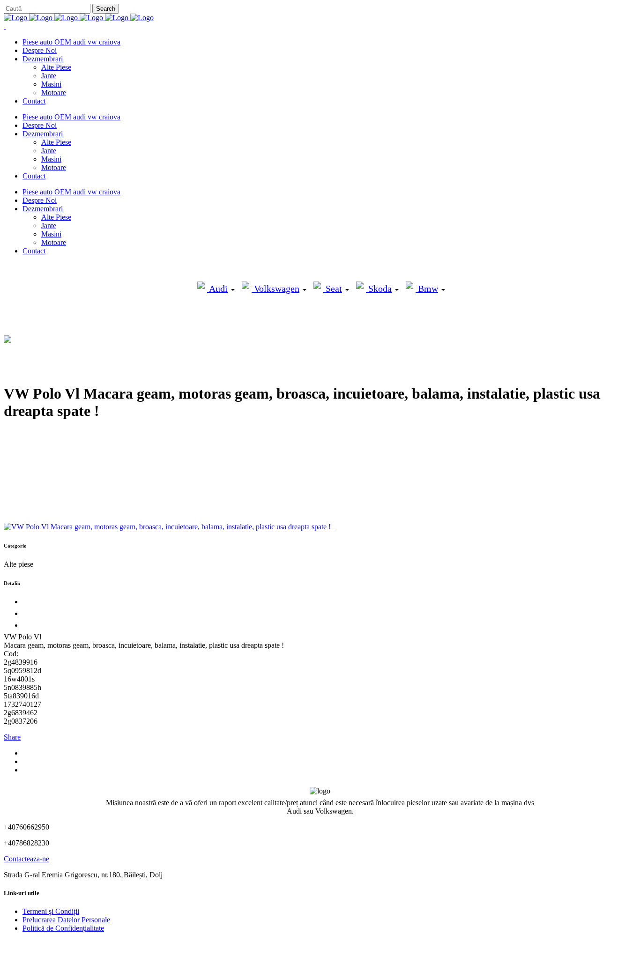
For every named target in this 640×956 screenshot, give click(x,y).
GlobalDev (118, 944)
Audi (217, 288)
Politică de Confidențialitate (63, 928)
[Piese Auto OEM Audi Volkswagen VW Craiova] (79, 18)
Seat (332, 288)
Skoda (379, 288)
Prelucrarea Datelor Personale (66, 920)
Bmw (427, 288)
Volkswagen (275, 288)
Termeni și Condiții (50, 911)
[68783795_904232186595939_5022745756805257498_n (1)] (334, 527)
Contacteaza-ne (26, 859)
